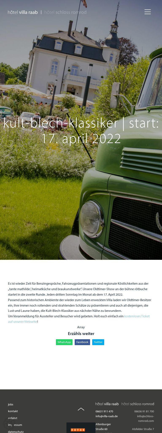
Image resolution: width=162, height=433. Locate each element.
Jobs (10, 404)
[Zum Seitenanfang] (81, 409)
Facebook (82, 342)
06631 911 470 (104, 411)
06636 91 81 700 (144, 411)
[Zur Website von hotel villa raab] (22, 12)
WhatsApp (64, 342)
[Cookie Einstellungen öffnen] (9, 427)
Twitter (98, 342)
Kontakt (13, 411)
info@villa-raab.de (107, 416)
